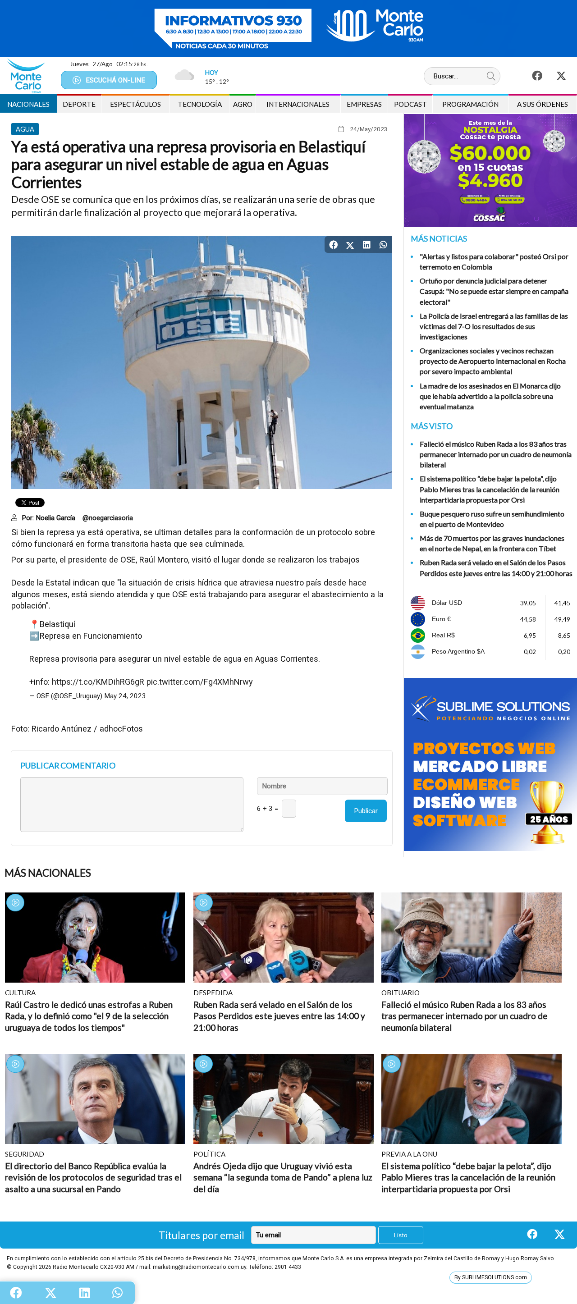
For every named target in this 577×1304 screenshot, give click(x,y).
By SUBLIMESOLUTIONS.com (490, 1277)
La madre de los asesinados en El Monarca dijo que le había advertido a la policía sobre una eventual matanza (490, 396)
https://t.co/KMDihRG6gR (98, 681)
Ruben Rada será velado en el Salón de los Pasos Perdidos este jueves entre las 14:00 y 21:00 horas (496, 567)
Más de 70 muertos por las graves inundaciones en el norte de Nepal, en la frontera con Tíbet (492, 543)
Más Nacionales (48, 873)
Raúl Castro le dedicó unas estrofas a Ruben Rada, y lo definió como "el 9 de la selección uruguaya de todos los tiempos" (89, 1016)
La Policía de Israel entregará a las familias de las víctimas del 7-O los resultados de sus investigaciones (494, 326)
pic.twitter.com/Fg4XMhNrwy (200, 681)
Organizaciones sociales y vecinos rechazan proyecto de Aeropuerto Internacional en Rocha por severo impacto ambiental (493, 360)
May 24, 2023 (125, 696)
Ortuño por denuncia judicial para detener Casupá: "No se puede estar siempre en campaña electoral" (494, 291)
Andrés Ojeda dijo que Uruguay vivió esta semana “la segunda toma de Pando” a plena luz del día (282, 1177)
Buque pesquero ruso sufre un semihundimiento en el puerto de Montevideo (492, 518)
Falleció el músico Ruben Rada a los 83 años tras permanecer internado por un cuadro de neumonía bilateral (496, 454)
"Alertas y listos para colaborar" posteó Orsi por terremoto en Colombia (494, 261)
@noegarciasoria (107, 518)
